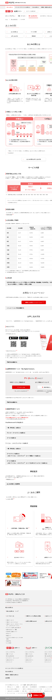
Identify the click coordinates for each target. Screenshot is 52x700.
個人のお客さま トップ (12, 611)
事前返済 (34, 36)
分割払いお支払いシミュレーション (33, 302)
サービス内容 (34, 31)
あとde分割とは (14, 31)
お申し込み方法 (14, 36)
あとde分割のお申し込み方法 (34, 159)
